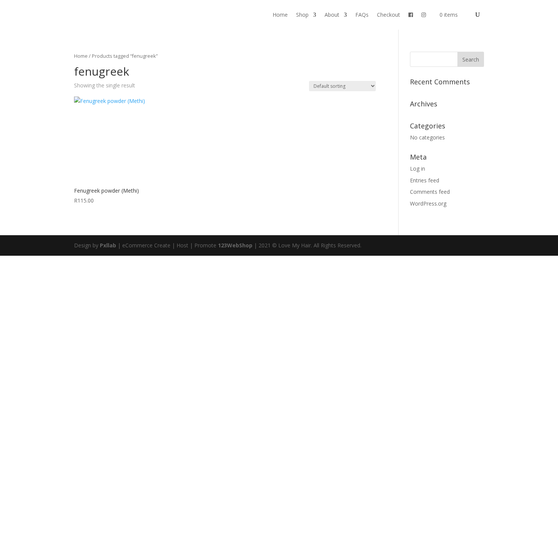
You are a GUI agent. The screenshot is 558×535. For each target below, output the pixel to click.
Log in (417, 168)
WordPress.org (428, 203)
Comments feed (430, 191)
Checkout (388, 14)
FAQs (362, 14)
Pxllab (108, 245)
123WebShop (235, 245)
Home (280, 14)
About (332, 14)
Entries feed (424, 180)
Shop (302, 14)
